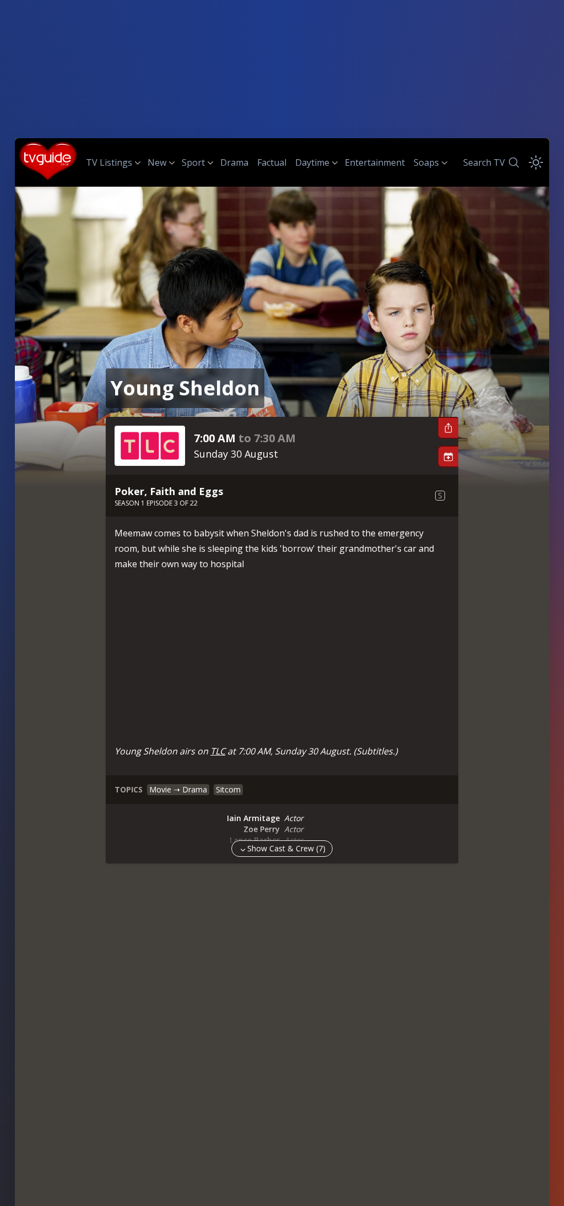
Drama (234, 162)
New (157, 162)
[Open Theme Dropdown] (536, 162)
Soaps (426, 162)
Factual (271, 162)
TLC (217, 751)
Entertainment (375, 162)
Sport (193, 162)
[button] (447, 428)
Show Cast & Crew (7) (286, 848)
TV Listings (109, 162)
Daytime (312, 162)
